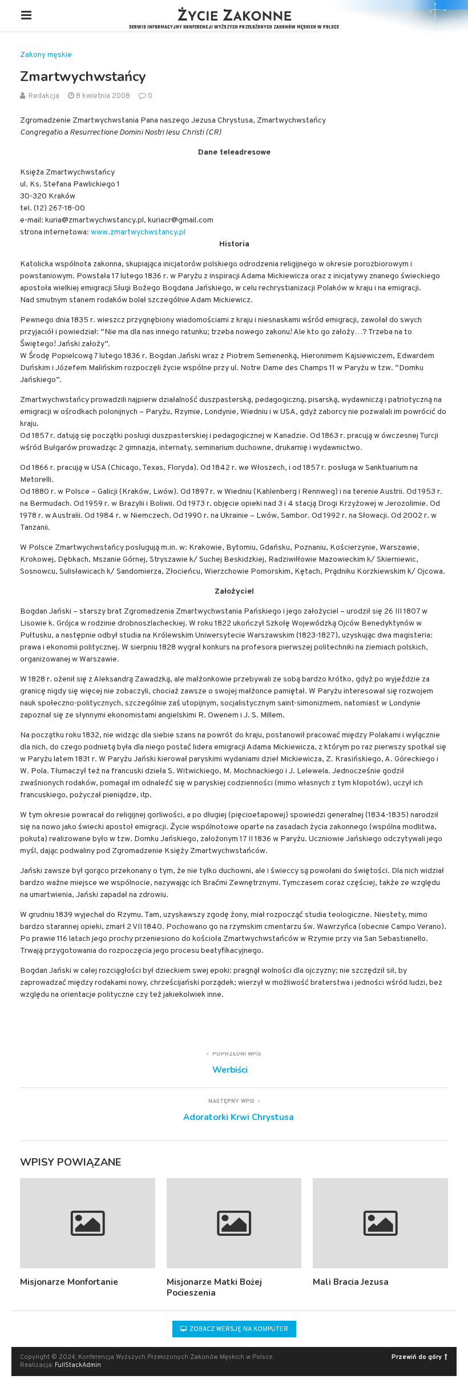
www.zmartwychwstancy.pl (138, 232)
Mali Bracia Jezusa (351, 1282)
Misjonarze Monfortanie (69, 1282)
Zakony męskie (46, 55)
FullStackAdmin (78, 1365)
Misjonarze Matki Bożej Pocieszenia (214, 1287)
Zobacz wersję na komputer (238, 1329)
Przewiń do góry (417, 1357)
